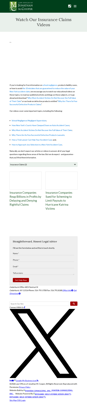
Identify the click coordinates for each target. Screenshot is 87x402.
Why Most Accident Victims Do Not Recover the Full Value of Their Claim (42, 130)
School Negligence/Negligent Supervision (29, 120)
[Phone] (69, 6)
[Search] (73, 304)
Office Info (66, 290)
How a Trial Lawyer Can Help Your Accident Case (32, 140)
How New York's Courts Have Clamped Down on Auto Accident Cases (40, 125)
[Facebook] (24, 307)
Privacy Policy (24, 387)
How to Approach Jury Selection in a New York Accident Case (37, 144)
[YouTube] (13, 380)
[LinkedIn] (11, 380)
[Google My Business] (25, 380)
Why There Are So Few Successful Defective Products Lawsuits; (38, 135)
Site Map (13, 400)
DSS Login (21, 400)
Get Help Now (21, 280)
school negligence (50, 85)
